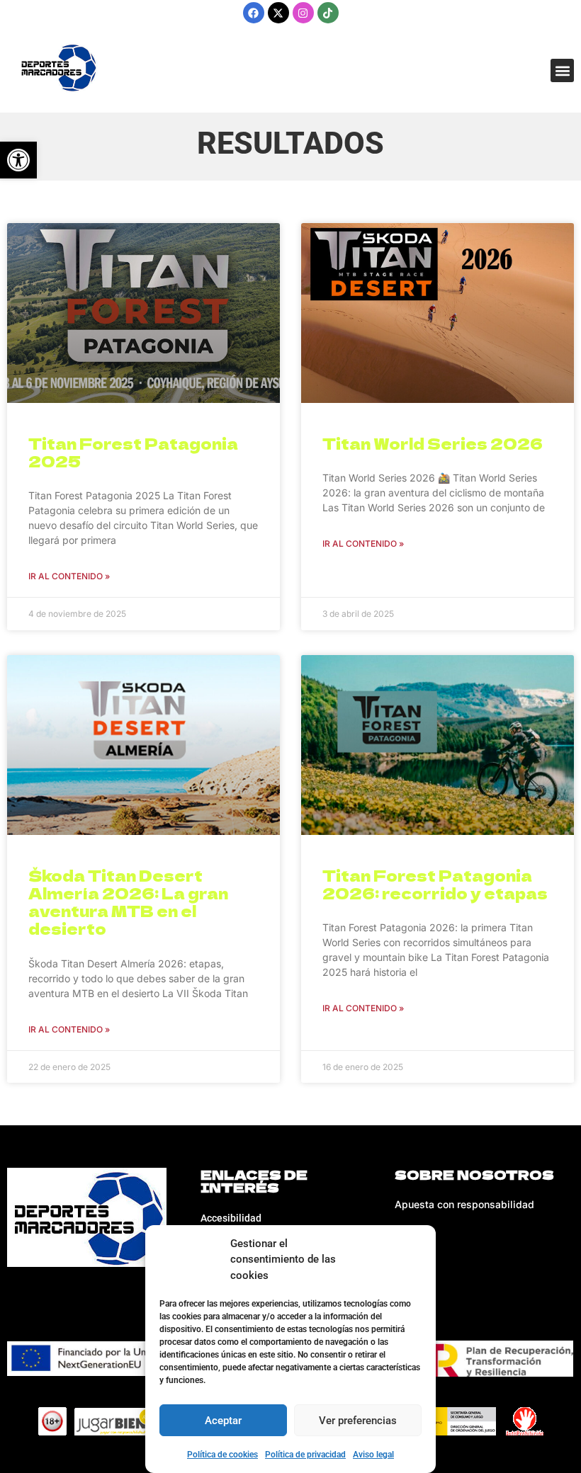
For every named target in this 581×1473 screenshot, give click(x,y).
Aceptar (223, 1420)
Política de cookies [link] (222, 1455)
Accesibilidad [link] (231, 1218)
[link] (18, 160)
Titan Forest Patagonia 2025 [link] (133, 452)
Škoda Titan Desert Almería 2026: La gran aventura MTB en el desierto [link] (128, 902)
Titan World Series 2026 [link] (432, 443)
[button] (562, 70)
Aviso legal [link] (373, 1455)
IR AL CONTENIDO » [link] (69, 576)
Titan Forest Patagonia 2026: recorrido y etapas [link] (435, 884)
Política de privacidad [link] (305, 1455)
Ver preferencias (358, 1420)
